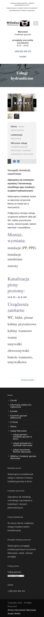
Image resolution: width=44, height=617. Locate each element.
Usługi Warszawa (18, 431)
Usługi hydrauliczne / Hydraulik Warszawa (22, 444)
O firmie (14, 422)
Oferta (13, 426)
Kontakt (14, 411)
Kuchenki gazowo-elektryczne (19, 416)
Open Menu (35, 23)
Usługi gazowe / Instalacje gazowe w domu (22, 436)
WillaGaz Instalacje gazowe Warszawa (23, 457)
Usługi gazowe (14, 572)
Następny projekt (27, 380)
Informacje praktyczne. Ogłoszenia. (21, 406)
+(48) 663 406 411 (22, 51)
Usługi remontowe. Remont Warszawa (22, 451)
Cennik (13, 400)
